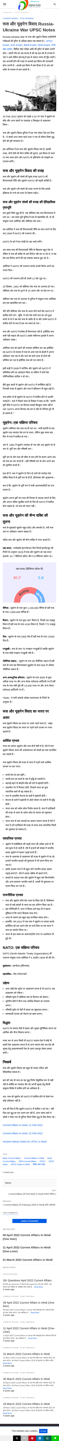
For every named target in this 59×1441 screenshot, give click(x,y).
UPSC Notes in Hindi (20, 1164)
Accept (43, 1431)
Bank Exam (30, 45)
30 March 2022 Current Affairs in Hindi (26, 1378)
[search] (54, 4)
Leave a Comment (29, 1221)
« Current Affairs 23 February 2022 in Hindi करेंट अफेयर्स (29, 1205)
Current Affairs (10, 18)
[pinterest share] (32, 1438)
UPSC (42, 1161)
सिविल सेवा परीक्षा (39, 1164)
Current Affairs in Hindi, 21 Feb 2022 (23, 1125)
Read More (38, 1287)
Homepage (7, 12)
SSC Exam (16, 45)
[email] (24, 1438)
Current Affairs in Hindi (34, 1158)
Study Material (22, 12)
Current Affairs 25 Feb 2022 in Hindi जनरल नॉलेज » (32, 1193)
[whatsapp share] (47, 1438)
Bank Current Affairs (12, 1158)
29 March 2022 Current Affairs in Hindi (26, 1403)
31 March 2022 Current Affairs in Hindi (28, 1259)
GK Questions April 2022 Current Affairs (27, 1280)
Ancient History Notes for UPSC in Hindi (25, 1141)
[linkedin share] (40, 1438)
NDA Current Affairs (27, 1161)
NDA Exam (44, 45)
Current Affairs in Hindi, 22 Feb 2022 (23, 1133)
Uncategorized (10, 1274)
